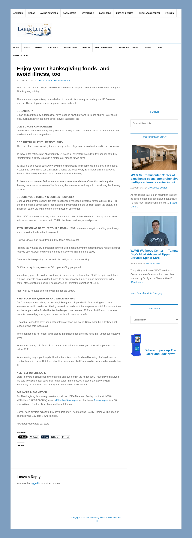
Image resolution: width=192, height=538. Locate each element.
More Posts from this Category (146, 293)
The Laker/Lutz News (104, 30)
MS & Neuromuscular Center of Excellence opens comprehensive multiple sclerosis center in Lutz (154, 178)
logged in (35, 483)
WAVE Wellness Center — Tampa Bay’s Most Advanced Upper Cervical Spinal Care (154, 254)
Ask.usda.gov (101, 400)
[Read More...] (137, 282)
